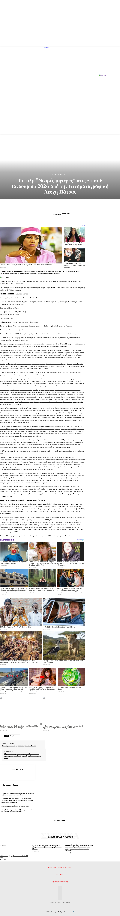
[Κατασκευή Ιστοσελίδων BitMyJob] (72, 912)
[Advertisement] (60, 121)
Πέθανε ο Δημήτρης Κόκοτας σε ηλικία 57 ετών (15, 806)
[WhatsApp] (24, 774)
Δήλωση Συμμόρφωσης (60, 882)
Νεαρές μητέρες (15, 736)
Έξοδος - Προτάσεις (60, 174)
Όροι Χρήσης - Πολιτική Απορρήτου (60, 867)
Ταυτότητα (60, 874)
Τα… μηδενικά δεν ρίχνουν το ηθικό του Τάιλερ (19, 746)
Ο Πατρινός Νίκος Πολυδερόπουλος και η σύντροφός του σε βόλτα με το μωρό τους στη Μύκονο (18, 794)
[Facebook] (4, 774)
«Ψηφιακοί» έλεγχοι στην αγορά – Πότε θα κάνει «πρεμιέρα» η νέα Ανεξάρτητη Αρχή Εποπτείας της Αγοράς (22, 756)
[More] (31, 774)
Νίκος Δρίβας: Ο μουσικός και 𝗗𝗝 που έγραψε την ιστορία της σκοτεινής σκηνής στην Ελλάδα (18, 811)
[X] (11, 774)
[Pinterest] (17, 774)
